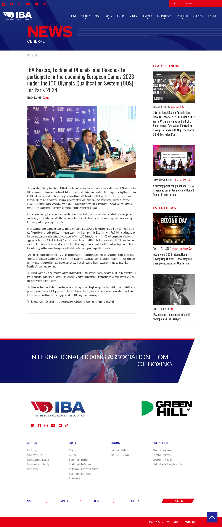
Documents (198, 16)
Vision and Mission (35, 455)
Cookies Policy (172, 522)
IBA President (184, 180)
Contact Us (134, 501)
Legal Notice (189, 522)
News (97, 16)
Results (120, 16)
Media (97, 501)
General (46, 97)
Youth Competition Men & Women (83, 469)
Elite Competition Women (80, 464)
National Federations (120, 455)
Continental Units (118, 450)
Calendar (73, 450)
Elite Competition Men (78, 459)
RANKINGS (133, 16)
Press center (33, 469)
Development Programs (163, 459)
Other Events (74, 478)
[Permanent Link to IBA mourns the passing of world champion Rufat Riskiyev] (174, 289)
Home (73, 16)
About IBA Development (163, 450)
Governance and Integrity (38, 464)
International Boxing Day (181, 248)
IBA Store (212, 16)
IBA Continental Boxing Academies (168, 464)
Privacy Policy (154, 522)
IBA (183, 106)
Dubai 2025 (176, 106)
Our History (32, 450)
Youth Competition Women (80, 473)
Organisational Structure (38, 459)
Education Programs (162, 455)
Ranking (65, 501)
